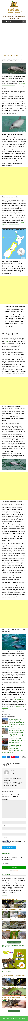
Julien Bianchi (7, 59)
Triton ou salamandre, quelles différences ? (13, 976)
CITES (7, 341)
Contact (23, 1018)
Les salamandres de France (9, 899)
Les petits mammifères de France (11, 930)
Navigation (8, 21)
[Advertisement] (14, 38)
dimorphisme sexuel (16, 106)
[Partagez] (8, 757)
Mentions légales (17, 1018)
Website (4, 831)
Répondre (22, 773)
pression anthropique (18, 699)
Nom (3, 820)
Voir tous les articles (14, 1011)
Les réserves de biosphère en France (12, 909)
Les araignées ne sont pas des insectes (12, 987)
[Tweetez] (4, 757)
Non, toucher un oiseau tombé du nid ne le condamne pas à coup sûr (14, 998)
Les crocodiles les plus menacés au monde (13, 920)
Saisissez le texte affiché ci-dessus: (18, 841)
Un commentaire (20, 60)
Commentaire (5, 799)
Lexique (4, 1018)
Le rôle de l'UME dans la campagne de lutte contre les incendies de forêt (17, 740)
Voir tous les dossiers (14, 942)
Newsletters (10, 1018)
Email (3, 825)
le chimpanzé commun (14, 224)
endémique (9, 80)
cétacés (9, 78)
